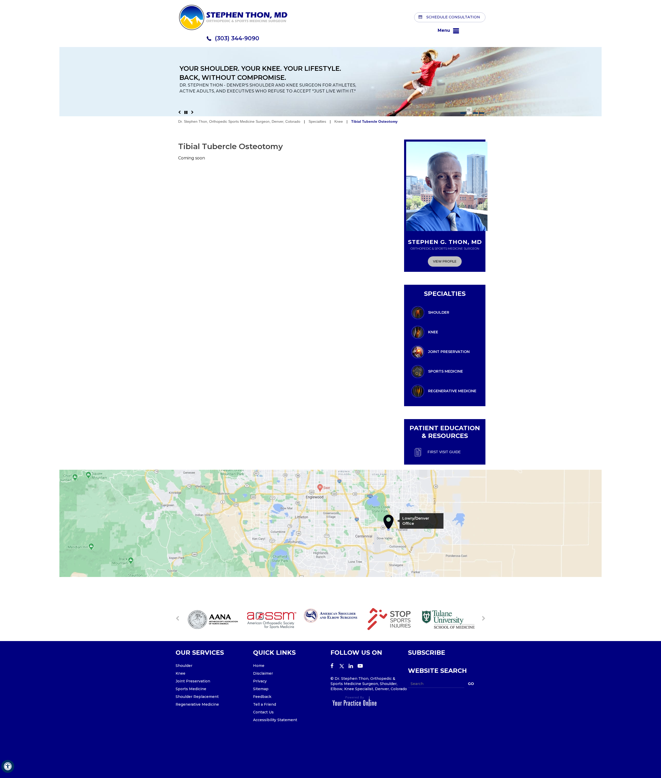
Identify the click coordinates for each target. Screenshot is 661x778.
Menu (444, 30)
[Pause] (185, 112)
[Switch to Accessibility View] (7, 766)
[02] (469, 113)
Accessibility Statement (275, 720)
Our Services (200, 652)
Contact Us (263, 712)
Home (258, 665)
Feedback (262, 696)
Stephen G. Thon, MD (445, 244)
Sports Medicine (445, 371)
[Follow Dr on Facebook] (335, 666)
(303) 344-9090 (237, 38)
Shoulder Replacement (197, 696)
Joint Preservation (449, 351)
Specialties (317, 121)
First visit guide (444, 452)
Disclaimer (263, 673)
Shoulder (438, 312)
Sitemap (261, 689)
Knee (338, 121)
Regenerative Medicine (452, 390)
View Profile (445, 261)
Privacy (260, 681)
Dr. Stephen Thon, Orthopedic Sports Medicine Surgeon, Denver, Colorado (239, 121)
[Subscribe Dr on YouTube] (362, 666)
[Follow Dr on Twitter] (344, 666)
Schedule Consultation (453, 16)
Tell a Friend (264, 704)
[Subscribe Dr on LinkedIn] (353, 666)
